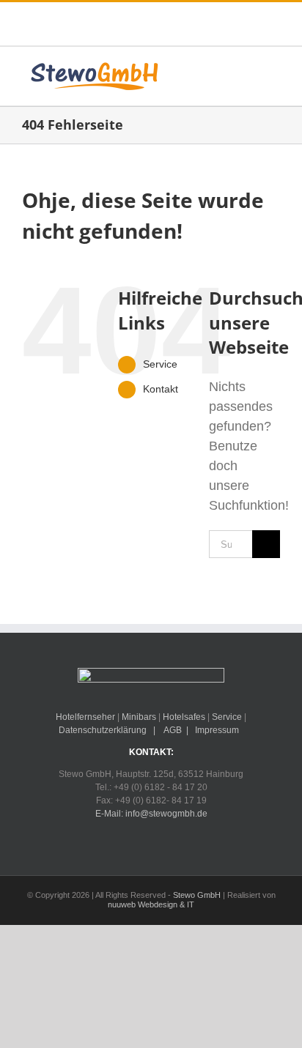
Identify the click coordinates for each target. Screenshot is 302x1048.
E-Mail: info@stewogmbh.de (151, 814)
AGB (172, 730)
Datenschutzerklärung (103, 730)
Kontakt (160, 389)
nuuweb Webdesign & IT (151, 904)
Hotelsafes (184, 717)
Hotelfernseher (85, 717)
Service (160, 364)
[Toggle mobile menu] (274, 73)
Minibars (139, 717)
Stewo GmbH (197, 895)
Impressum (217, 730)
